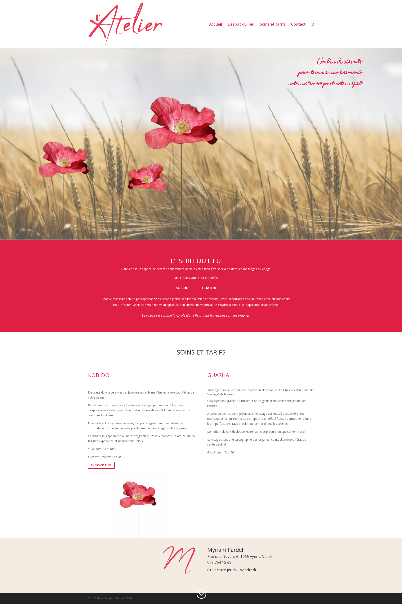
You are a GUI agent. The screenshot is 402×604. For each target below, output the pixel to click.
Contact (298, 25)
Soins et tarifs (273, 25)
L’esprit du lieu (241, 25)
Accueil (215, 25)
